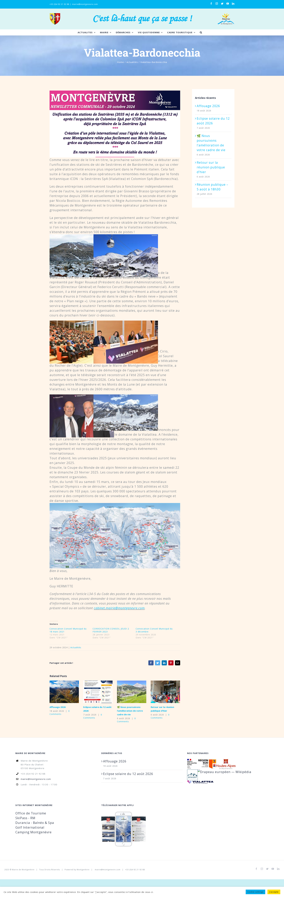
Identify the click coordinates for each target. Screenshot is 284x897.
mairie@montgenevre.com (85, 4)
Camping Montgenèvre (33, 832)
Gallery (69, 692)
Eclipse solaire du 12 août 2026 (93, 692)
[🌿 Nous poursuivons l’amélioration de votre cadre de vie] (131, 692)
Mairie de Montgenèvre (23, 869)
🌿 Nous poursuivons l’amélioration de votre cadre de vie (127, 692)
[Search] (201, 32)
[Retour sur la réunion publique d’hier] (165, 692)
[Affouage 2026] (64, 692)
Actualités (75, 647)
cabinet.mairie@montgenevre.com (119, 608)
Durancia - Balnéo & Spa (34, 823)
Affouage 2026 (59, 692)
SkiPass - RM (25, 818)
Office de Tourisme (30, 813)
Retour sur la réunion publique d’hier (161, 692)
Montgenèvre (83, 869)
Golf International (29, 827)
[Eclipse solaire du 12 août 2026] (98, 692)
